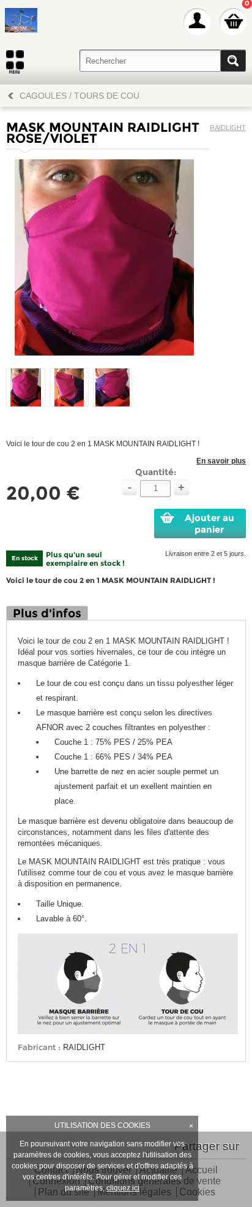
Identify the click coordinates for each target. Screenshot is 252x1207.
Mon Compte (196, 21)
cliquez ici (122, 1188)
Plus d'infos (47, 613)
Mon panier (233, 21)
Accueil (201, 1170)
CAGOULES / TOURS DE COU (79, 96)
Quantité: (155, 472)
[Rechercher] (233, 61)
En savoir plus (221, 461)
